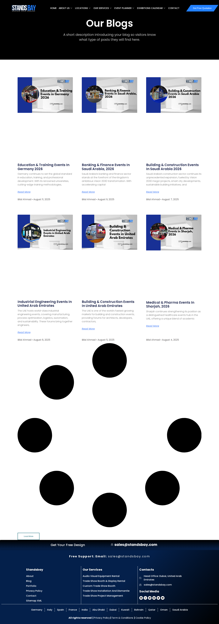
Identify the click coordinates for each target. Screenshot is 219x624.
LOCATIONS (81, 8)
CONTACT (173, 8)
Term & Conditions (122, 617)
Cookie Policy (143, 617)
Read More (24, 192)
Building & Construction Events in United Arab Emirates (108, 303)
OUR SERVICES (101, 8)
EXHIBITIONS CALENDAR (150, 8)
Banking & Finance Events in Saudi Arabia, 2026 (106, 167)
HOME (53, 8)
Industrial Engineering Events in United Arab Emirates (45, 303)
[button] (28, 536)
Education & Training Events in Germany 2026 (43, 167)
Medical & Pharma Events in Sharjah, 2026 (170, 304)
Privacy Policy (102, 617)
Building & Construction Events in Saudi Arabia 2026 (172, 167)
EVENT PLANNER (123, 8)
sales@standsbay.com (129, 556)
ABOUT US (64, 8)
